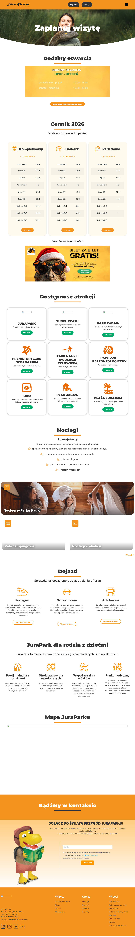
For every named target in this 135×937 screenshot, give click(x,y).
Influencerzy (114, 919)
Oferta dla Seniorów (117, 925)
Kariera (112, 922)
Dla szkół (85, 905)
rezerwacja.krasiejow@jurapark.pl (14, 919)
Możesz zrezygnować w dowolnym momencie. (76, 858)
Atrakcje (85, 902)
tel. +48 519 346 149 (10, 914)
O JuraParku (114, 902)
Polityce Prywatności (90, 855)
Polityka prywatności (117, 905)
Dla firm (85, 908)
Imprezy (85, 912)
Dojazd (58, 908)
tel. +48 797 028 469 (9, 917)
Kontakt (112, 915)
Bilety (57, 905)
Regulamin (113, 908)
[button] (27, 332)
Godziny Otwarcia (62, 902)
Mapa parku (60, 912)
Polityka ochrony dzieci (118, 912)
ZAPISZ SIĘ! (87, 862)
